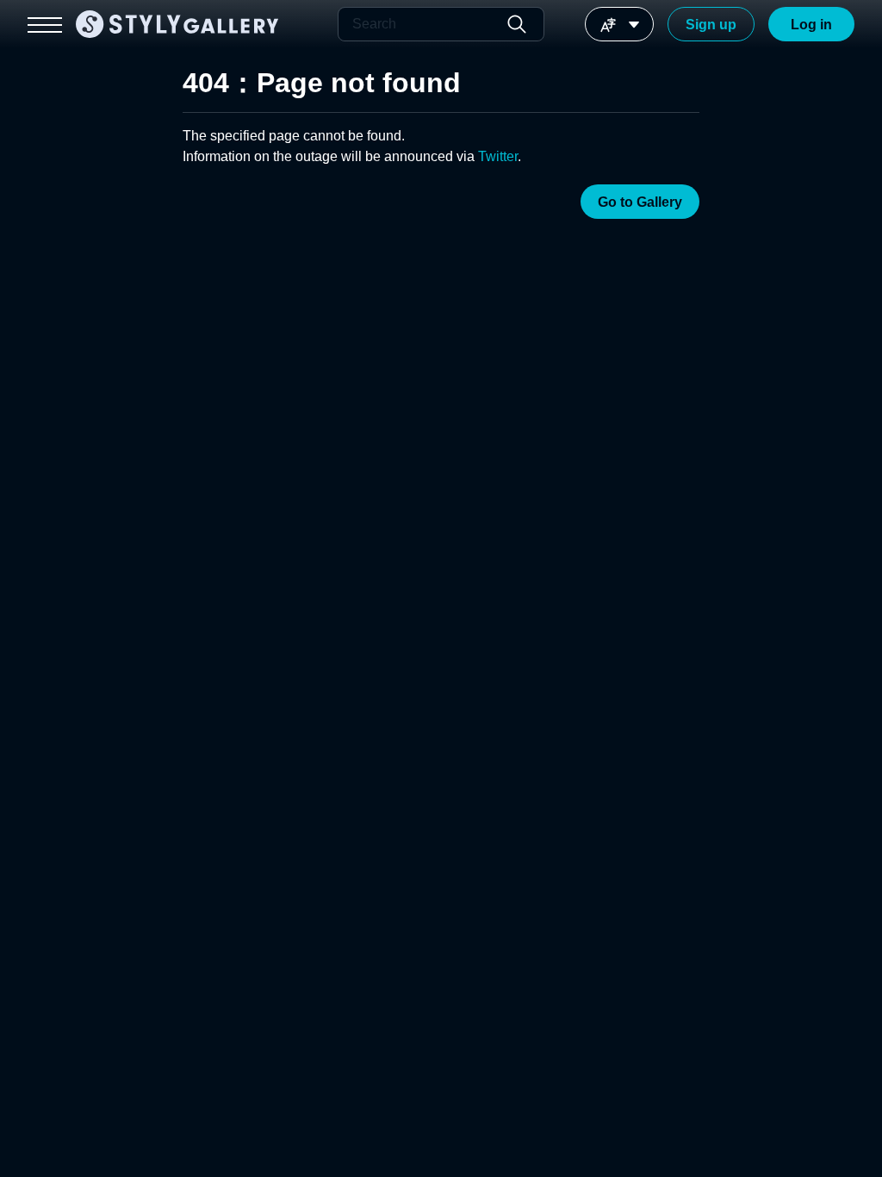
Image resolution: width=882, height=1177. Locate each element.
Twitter (498, 156)
